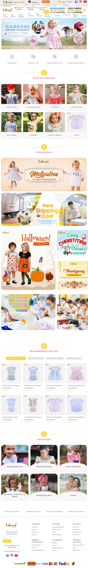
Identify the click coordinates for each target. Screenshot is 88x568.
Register (69, 1)
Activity (34, 547)
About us (26, 5)
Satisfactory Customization (54, 511)
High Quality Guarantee (33, 511)
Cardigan (57, 15)
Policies (47, 5)
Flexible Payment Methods (76, 63)
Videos (83, 5)
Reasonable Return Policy (54, 63)
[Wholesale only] (44, 487)
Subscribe (7, 541)
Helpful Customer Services (76, 511)
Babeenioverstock (57, 548)
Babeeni (54, 543)
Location (34, 529)
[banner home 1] (44, 174)
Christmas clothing (74, 358)
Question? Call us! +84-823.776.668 (10, 5)
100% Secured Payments (12, 511)
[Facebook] (75, 1)
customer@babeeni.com (12, 551)
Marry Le (54, 550)
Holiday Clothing (21, 15)
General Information (38, 550)
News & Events (55, 5)
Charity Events (36, 545)
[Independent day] (14, 458)
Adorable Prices (12, 63)
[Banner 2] (44, 209)
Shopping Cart (77, 532)
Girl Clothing (30, 14)
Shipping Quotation (58, 527)
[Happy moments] (73, 458)
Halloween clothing (35, 358)
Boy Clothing (39, 14)
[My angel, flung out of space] (14, 487)
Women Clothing (47, 15)
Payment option (57, 534)
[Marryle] (33, 1)
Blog (78, 5)
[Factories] (28, 312)
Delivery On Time (33, 63)
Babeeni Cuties (75, 15)
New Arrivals (5, 15)
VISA (74, 547)
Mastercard (76, 550)
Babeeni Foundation (66, 5)
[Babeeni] (13, 1)
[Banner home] (28, 260)
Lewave (54, 545)
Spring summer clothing (15, 358)
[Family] (73, 487)
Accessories (66, 15)
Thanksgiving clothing (55, 358)
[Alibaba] (46, 1)
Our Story (35, 527)
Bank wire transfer (78, 545)
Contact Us (35, 532)
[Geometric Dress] (44, 458)
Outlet (84, 15)
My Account (76, 534)
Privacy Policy (56, 529)
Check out (76, 527)
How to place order (36, 5)
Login (63, 1)
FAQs (53, 532)
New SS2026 (13, 15)
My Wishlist (76, 529)
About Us (34, 534)
